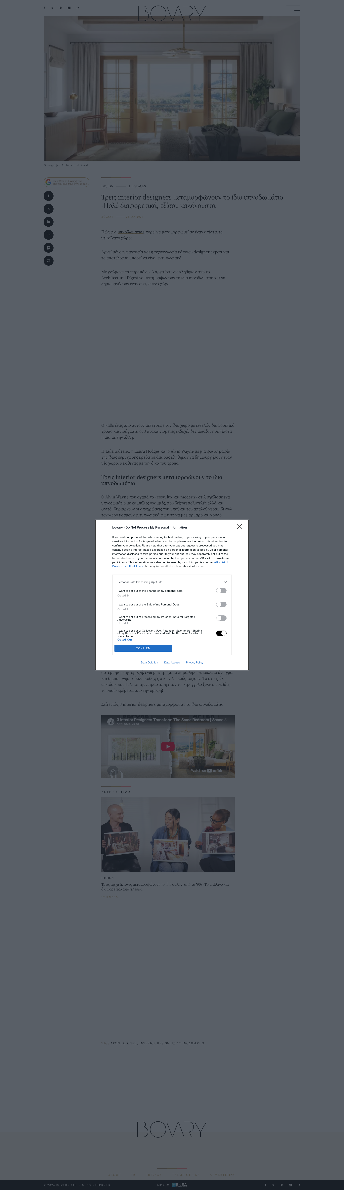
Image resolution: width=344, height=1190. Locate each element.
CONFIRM (143, 648)
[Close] (241, 528)
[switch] (221, 590)
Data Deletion (149, 662)
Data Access (172, 662)
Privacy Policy (194, 662)
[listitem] (172, 582)
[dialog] (172, 595)
